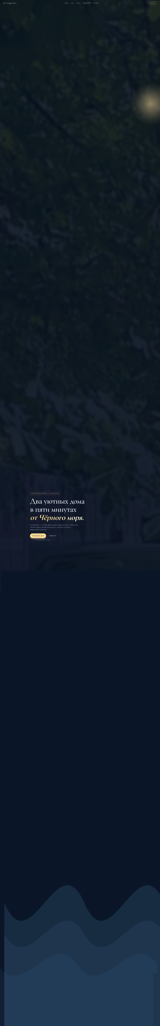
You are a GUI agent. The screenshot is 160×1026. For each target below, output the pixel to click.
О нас (72, 3)
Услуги (78, 3)
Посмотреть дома (38, 536)
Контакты (96, 3)
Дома (66, 3)
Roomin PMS (86, 3)
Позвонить (151, 3)
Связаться (52, 536)
